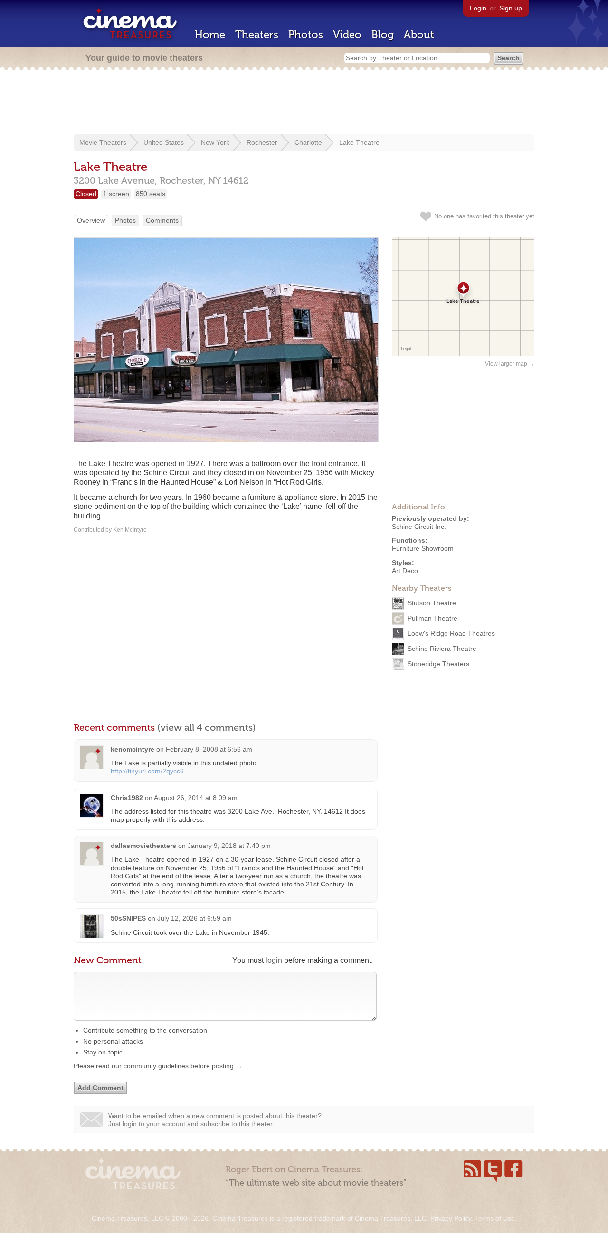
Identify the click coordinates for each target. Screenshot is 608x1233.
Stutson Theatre (432, 602)
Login (478, 8)
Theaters (256, 34)
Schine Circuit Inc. (419, 526)
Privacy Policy (450, 1218)
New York (215, 142)
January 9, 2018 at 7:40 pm (229, 845)
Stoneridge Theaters (438, 663)
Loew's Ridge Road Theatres (451, 633)
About (419, 34)
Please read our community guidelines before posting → (158, 1066)
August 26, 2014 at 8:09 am (196, 797)
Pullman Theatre (432, 617)
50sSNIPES (128, 918)
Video (347, 34)
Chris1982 (127, 797)
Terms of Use (495, 1218)
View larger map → (509, 363)
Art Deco (405, 570)
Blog (382, 34)
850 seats (150, 194)
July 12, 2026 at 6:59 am (194, 918)
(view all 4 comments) (206, 727)
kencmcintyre (132, 749)
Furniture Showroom (423, 548)
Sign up (510, 8)
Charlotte (308, 142)
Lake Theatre (359, 142)
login (274, 960)
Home (210, 34)
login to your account (154, 1124)
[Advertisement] (304, 103)
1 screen (116, 194)
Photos (305, 34)
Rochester (262, 142)
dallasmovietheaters (143, 845)
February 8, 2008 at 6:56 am (209, 749)
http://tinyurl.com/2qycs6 (147, 771)
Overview (91, 220)
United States (163, 142)
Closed (86, 194)
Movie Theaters (102, 142)
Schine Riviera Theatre (442, 648)
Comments (162, 220)
